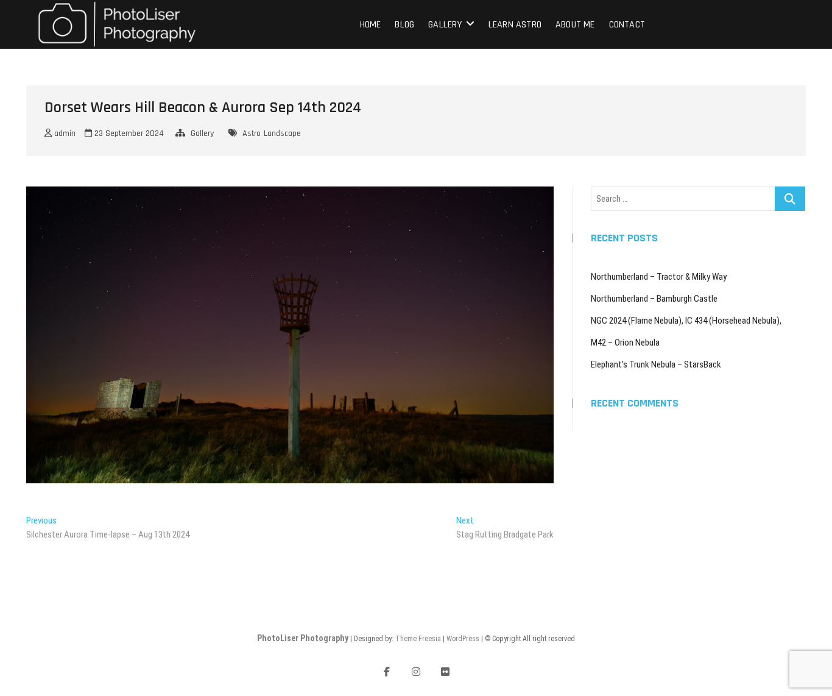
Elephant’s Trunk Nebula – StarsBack (656, 364)
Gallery (445, 24)
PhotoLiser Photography (302, 638)
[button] (117, 24)
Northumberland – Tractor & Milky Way (659, 276)
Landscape (282, 133)
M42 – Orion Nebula (625, 342)
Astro (251, 133)
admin (64, 133)
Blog (404, 24)
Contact (627, 24)
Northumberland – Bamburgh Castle (654, 298)
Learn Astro (514, 24)
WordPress (462, 638)
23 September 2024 (128, 133)
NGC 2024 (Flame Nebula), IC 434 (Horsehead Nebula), (686, 320)
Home (370, 24)
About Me (575, 24)
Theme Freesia (418, 638)
